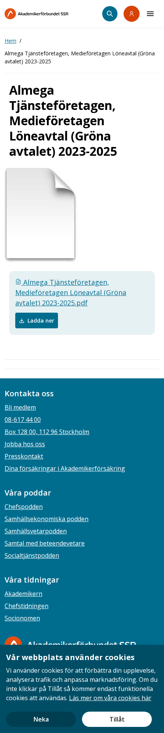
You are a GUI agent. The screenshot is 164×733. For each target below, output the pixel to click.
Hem (10, 40)
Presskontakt (24, 456)
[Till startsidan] (53, 14)
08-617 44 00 (23, 419)
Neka (41, 719)
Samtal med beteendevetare (45, 543)
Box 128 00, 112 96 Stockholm (47, 432)
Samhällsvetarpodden (36, 531)
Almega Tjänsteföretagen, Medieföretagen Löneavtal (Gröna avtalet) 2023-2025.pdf (70, 292)
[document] (82, 689)
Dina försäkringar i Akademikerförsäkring (65, 468)
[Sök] (109, 13)
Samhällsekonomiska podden (46, 519)
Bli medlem (20, 407)
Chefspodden (24, 506)
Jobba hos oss (25, 444)
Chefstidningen (26, 606)
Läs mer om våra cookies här (110, 698)
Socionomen (22, 618)
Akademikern (23, 593)
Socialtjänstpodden (32, 555)
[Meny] (150, 14)
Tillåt (117, 719)
